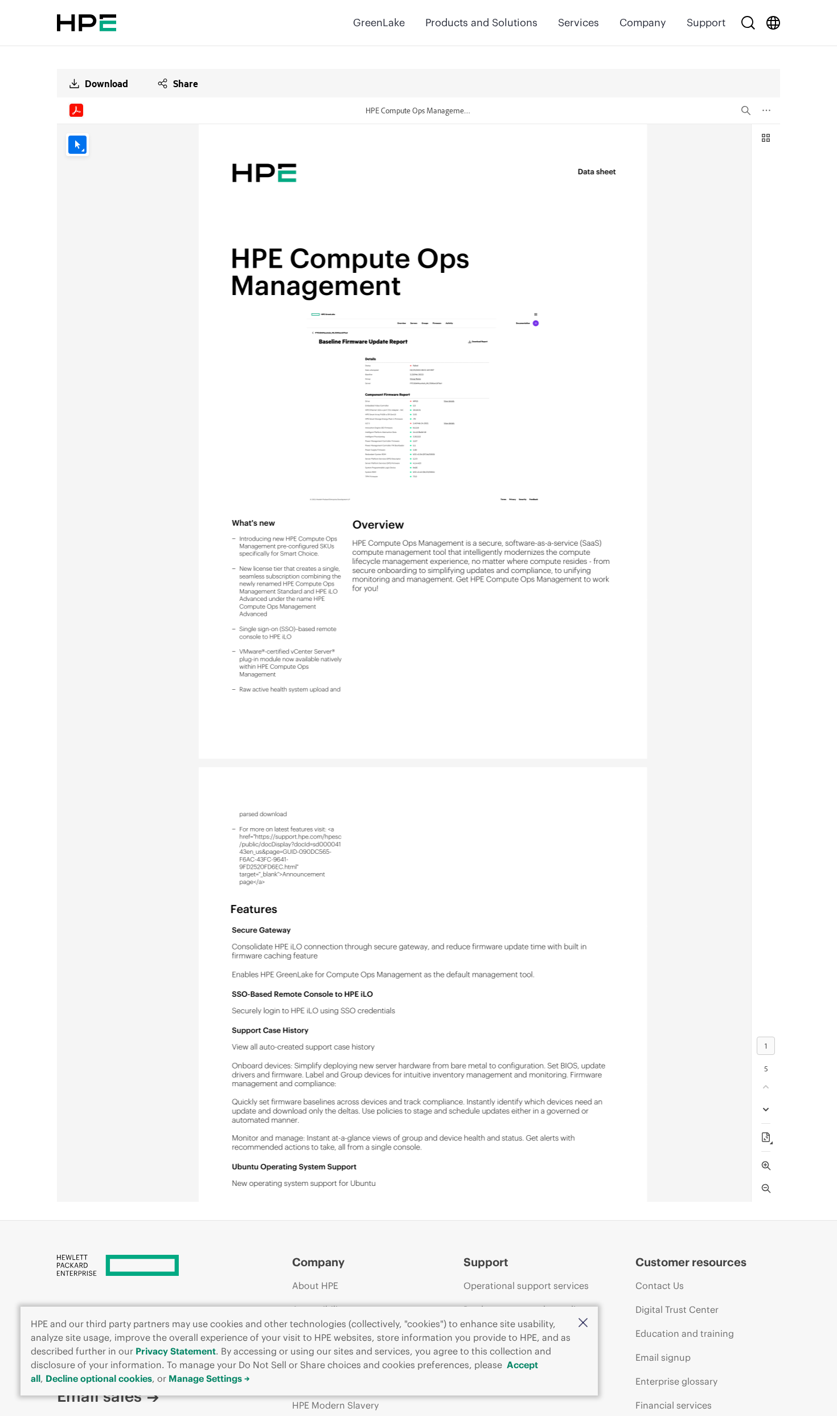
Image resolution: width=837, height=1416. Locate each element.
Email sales (99, 1396)
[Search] (748, 22)
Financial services (673, 1405)
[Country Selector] (773, 22)
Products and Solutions (481, 22)
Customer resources (690, 1262)
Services (578, 22)
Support (706, 22)
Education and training (684, 1333)
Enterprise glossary (676, 1381)
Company (642, 22)
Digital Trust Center (677, 1309)
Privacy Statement (176, 1351)
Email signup (663, 1357)
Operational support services (526, 1285)
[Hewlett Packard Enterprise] (86, 22)
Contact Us (659, 1285)
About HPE (315, 1285)
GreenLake (379, 22)
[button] (583, 1323)
